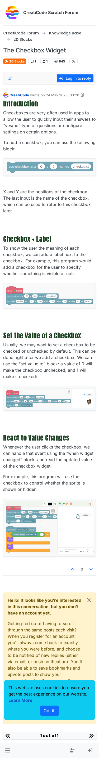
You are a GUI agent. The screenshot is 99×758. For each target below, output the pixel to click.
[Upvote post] (72, 569)
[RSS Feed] (73, 61)
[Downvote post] (91, 569)
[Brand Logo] (12, 12)
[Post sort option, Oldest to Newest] (10, 78)
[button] (7, 750)
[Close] (89, 600)
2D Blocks (16, 61)
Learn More (20, 700)
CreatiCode (19, 95)
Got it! (50, 710)
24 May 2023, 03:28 (62, 95)
